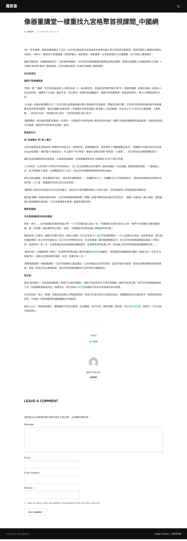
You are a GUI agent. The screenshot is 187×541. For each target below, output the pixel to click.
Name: (27, 457)
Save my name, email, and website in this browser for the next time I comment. (63, 502)
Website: (28, 487)
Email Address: (32, 472)
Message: (29, 424)
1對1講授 (97, 235)
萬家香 (11, 6)
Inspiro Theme (161, 533)
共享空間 (80, 287)
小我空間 (61, 240)
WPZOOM (176, 533)
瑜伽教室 (95, 251)
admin (30, 31)
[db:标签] (93, 341)
